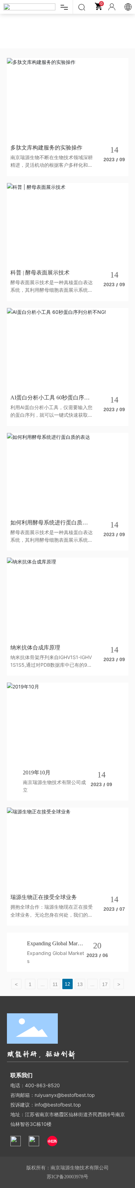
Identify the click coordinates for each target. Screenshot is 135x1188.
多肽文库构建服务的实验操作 (46, 148)
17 (105, 984)
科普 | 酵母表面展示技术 (40, 273)
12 (67, 984)
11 (55, 984)
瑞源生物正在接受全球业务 (43, 897)
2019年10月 (37, 772)
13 (80, 984)
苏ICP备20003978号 (67, 1176)
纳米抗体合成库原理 (35, 647)
